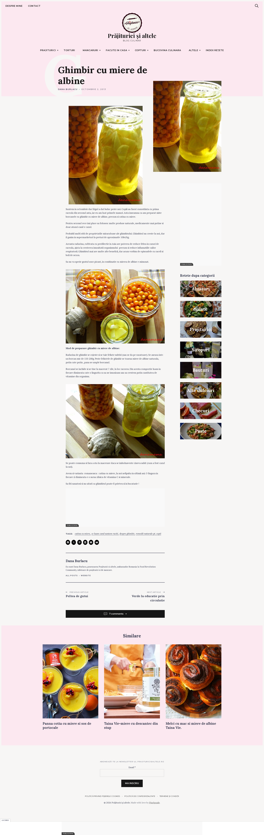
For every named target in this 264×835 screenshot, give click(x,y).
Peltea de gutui (77, 596)
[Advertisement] (200, 224)
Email (132, 767)
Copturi (140, 50)
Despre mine (14, 6)
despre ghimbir (126, 533)
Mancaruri (90, 50)
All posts (72, 575)
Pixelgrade (154, 802)
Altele (193, 50)
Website (86, 575)
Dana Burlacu (68, 89)
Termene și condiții (169, 796)
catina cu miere (82, 533)
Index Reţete (215, 50)
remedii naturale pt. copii (148, 533)
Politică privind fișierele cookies (102, 796)
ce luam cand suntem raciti (104, 533)
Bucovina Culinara (167, 50)
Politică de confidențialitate (139, 796)
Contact (34, 6)
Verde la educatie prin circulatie (148, 598)
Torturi (69, 50)
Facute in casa (116, 50)
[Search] (256, 6)
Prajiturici (48, 50)
